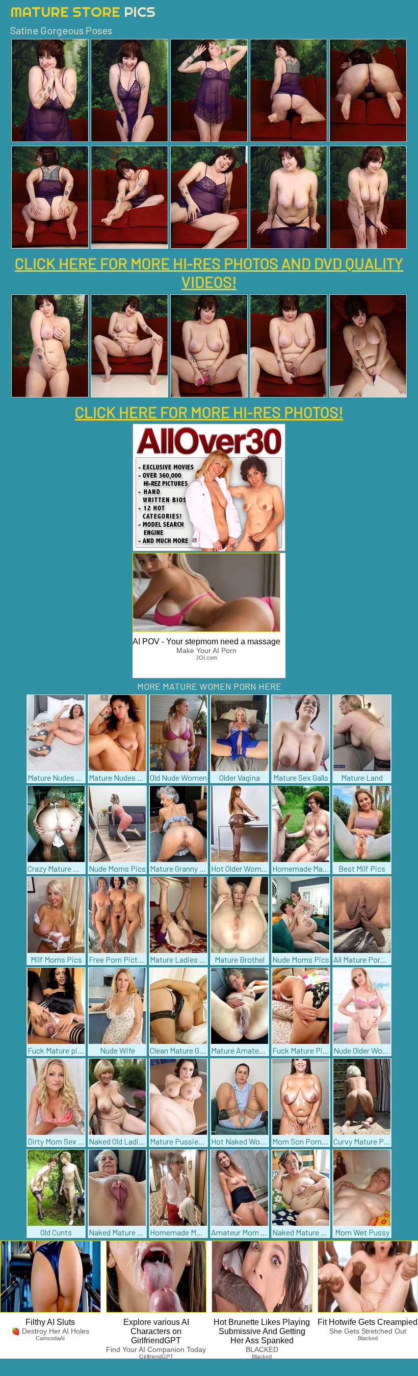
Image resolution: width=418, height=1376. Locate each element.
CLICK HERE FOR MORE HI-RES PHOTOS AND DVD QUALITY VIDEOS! (209, 272)
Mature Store (82, 11)
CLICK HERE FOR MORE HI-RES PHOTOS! (209, 412)
